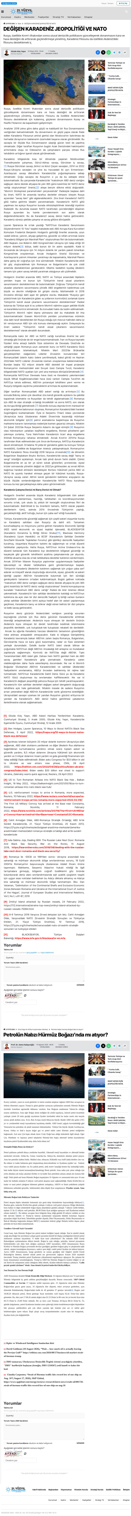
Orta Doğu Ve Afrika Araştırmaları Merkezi (33, 1029)
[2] (37, 187)
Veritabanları (74, 17)
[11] (59, 533)
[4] (82, 371)
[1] (5, 166)
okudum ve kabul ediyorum (29, 985)
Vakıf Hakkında (39, 1490)
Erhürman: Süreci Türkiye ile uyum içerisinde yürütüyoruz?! (115, 178)
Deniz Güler (113, 137)
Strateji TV (58, 17)
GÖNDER (80, 985)
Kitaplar (88, 17)
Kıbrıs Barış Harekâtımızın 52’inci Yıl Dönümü (117, 165)
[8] (31, 420)
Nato (19, 24)
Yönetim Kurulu (81, 1490)
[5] (78, 391)
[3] (22, 246)
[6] (71, 398)
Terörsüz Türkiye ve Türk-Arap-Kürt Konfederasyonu (116, 65)
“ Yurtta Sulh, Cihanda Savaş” (114, 77)
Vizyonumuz (66, 1490)
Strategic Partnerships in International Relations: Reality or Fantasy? (116, 102)
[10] (68, 452)
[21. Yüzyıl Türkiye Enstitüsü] (15, 1489)
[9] (71, 427)
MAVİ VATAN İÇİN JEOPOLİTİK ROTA (115, 88)
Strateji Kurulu (97, 1490)
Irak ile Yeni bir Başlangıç (114, 113)
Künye (104, 3)
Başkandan (53, 1490)
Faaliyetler (43, 17)
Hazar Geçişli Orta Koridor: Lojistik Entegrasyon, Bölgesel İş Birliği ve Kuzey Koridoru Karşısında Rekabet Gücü (116, 152)
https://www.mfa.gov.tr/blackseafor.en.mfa (40, 938)
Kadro (17, 17)
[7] (36, 405)
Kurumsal (6, 17)
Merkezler (29, 17)
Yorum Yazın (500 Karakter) (16, 962)
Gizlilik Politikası (113, 1490)
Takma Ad (8, 949)
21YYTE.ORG (10, 24)
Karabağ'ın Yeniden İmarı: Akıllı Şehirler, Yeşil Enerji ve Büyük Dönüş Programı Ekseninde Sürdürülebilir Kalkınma (117, 127)
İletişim (110, 3)
